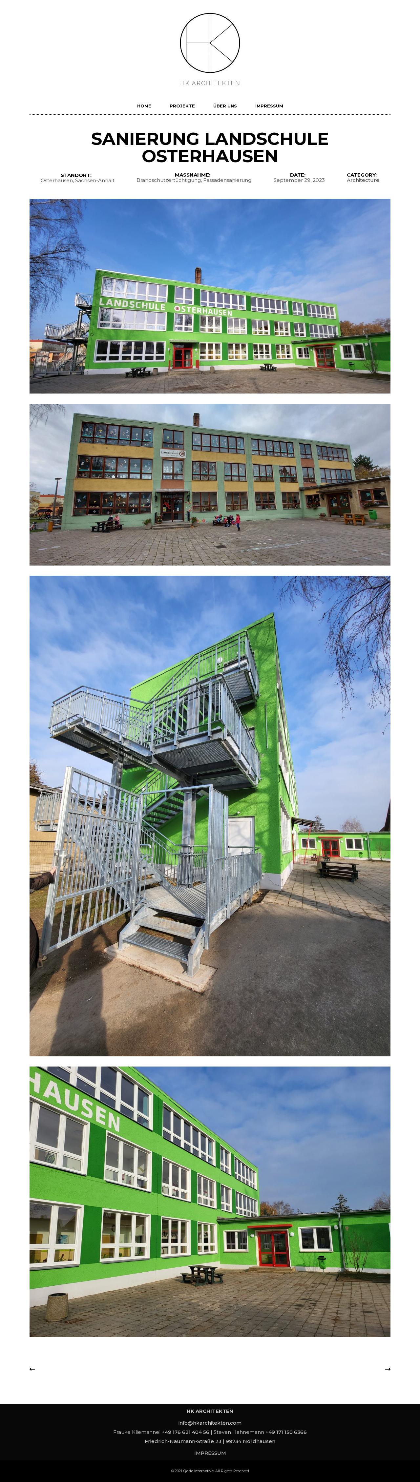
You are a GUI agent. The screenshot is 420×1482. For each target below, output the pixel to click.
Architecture (363, 180)
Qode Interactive (198, 1471)
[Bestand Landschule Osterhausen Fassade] (210, 485)
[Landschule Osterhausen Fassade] (210, 296)
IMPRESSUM (210, 1453)
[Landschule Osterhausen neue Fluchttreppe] (210, 816)
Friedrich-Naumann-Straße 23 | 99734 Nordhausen (210, 1441)
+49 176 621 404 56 (185, 1432)
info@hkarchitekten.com (210, 1423)
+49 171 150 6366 (286, 1432)
